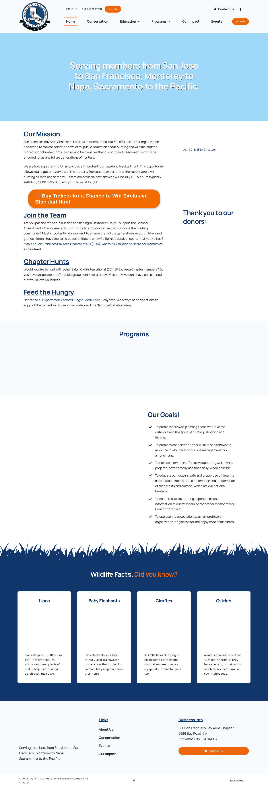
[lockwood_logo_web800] (210, 234)
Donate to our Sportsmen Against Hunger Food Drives (62, 300)
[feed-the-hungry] (44, 347)
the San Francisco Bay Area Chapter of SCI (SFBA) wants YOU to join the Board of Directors (95, 244)
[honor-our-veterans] (164, 347)
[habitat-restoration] (223, 347)
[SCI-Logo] (196, 157)
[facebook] (240, 9)
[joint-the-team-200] (201, 129)
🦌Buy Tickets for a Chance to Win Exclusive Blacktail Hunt (91, 199)
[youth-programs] (104, 347)
